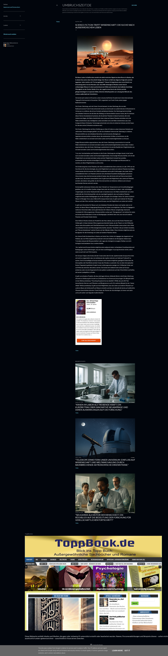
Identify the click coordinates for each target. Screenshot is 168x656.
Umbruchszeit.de (77, 5)
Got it (127, 651)
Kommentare (10, 46)
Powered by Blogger (98, 644)
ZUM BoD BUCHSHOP (88, 340)
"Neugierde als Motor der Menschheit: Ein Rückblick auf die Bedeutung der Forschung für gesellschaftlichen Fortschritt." (103, 517)
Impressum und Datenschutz (12, 7)
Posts (8, 44)
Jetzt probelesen (91, 312)
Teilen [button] (58, 21)
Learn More (117, 651)
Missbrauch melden (10, 34)
